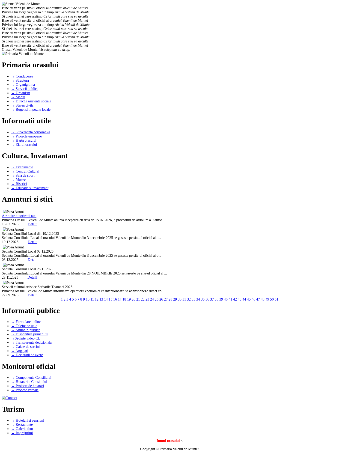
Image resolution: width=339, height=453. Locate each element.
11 (92, 299)
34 (198, 299)
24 (152, 299)
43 (239, 299)
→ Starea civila (22, 105)
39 (221, 299)
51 (276, 299)
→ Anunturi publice (25, 330)
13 (101, 299)
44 (244, 299)
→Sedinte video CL (25, 338)
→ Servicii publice (24, 89)
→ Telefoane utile (24, 326)
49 (267, 299)
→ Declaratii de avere (27, 355)
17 (120, 299)
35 (203, 299)
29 (175, 299)
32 (189, 299)
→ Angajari (19, 351)
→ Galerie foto (22, 429)
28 (170, 299)
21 (138, 299)
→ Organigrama (23, 84)
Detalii (32, 224)
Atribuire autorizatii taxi (19, 216)
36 (207, 299)
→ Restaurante (22, 424)
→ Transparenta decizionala (31, 342)
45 (249, 299)
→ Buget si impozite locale (31, 109)
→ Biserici (19, 184)
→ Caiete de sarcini (25, 347)
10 (87, 299)
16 (115, 299)
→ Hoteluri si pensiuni (27, 420)
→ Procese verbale (25, 390)
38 (216, 299)
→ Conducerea (22, 76)
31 (184, 299)
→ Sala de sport (22, 175)
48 (263, 299)
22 (143, 299)
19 (129, 299)
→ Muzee (18, 180)
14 (106, 299)
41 (230, 299)
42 (235, 299)
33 (193, 299)
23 (147, 299)
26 (161, 299)
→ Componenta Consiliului (31, 377)
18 (124, 299)
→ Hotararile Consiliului (29, 382)
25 (156, 299)
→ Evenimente (22, 167)
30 (179, 299)
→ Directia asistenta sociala (31, 101)
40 (226, 299)
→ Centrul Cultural (25, 171)
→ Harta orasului (23, 140)
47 (258, 299)
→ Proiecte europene (26, 136)
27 (166, 299)
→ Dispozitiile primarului (29, 334)
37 (212, 299)
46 (253, 299)
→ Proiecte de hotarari (27, 386)
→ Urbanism (20, 93)
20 (133, 299)
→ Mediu (18, 97)
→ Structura (20, 80)
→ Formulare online (26, 322)
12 (96, 299)
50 (272, 299)
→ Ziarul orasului (24, 144)
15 (110, 299)
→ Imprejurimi (22, 433)
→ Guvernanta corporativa (30, 132)
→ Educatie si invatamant (29, 188)
